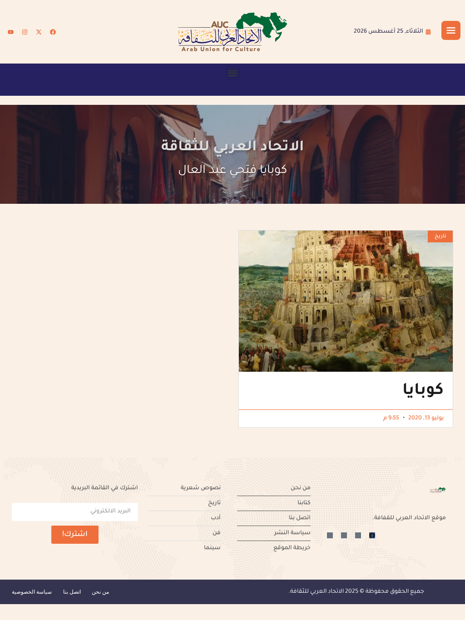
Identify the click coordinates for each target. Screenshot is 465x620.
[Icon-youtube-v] (330, 535)
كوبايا (423, 391)
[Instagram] (24, 32)
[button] (232, 72)
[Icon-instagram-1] (344, 535)
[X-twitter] (39, 32)
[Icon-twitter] (358, 535)
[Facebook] (53, 32)
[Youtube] (10, 32)
